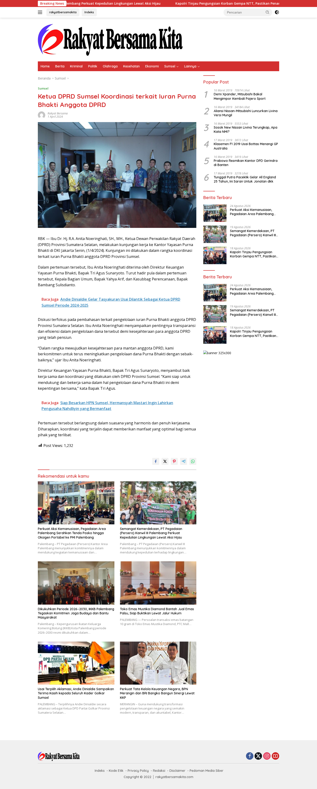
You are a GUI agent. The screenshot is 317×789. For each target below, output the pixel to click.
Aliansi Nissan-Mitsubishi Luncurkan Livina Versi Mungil (246, 113)
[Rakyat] (110, 39)
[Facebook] (249, 756)
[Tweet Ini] (165, 461)
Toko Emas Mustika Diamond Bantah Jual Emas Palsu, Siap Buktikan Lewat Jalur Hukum (157, 611)
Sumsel (169, 66)
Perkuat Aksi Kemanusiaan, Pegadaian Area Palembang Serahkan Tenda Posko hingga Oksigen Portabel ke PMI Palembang (72, 533)
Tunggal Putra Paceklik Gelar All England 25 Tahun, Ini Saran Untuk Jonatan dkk (245, 179)
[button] (267, 12)
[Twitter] (258, 756)
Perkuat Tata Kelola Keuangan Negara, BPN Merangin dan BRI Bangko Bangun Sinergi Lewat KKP (157, 693)
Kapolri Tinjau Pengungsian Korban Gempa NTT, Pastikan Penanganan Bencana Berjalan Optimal (215, 3)
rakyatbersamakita (63, 12)
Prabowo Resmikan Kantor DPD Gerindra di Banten (246, 163)
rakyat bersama (58, 113)
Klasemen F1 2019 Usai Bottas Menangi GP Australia (246, 146)
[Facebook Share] (155, 461)
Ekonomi (152, 66)
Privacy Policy (138, 771)
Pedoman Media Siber (206, 771)
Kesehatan (131, 66)
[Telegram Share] (183, 461)
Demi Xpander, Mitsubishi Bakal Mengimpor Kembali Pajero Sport (239, 96)
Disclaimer (177, 771)
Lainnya (190, 66)
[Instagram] (267, 756)
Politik (92, 66)
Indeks (89, 12)
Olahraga (110, 66)
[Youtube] (275, 756)
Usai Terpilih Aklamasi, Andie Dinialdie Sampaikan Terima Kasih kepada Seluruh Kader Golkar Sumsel (76, 693)
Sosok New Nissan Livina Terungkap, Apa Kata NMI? (245, 129)
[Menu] (41, 12)
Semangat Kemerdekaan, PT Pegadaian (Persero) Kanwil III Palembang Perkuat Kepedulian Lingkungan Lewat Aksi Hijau (151, 533)
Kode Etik (116, 771)
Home (45, 66)
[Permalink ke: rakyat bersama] (41, 115)
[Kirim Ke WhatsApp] (192, 461)
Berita (60, 66)
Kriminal (76, 66)
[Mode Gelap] (277, 12)
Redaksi (159, 771)
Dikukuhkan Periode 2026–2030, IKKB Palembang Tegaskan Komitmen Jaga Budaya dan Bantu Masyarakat (76, 613)
